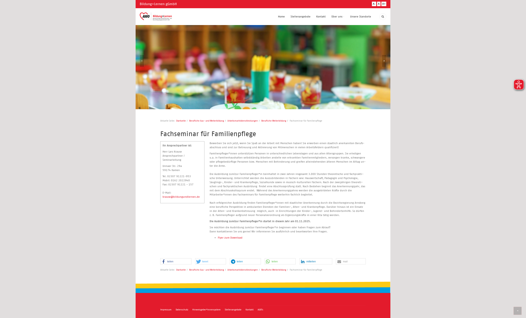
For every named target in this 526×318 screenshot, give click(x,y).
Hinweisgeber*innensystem (206, 309)
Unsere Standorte (360, 16)
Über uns (336, 16)
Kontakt (321, 16)
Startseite (181, 120)
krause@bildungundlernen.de (181, 196)
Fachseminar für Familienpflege (208, 134)
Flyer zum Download (230, 237)
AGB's (260, 309)
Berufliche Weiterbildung (273, 120)
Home (281, 16)
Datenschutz (182, 309)
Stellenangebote (300, 16)
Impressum (166, 309)
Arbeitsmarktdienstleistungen (242, 120)
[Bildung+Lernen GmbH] (156, 16)
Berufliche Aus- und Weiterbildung (206, 120)
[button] (175, 261)
